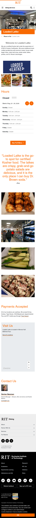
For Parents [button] (4, 434)
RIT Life (24, 466)
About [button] (3, 424)
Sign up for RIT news (26, 486)
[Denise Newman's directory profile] (4, 388)
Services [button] (3, 431)
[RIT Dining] (8, 419)
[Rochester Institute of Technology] (18, 2)
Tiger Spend (24, 316)
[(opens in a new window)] (3, 441)
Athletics (24, 470)
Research (25, 463)
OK (18, 515)
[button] (2, 7)
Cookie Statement (6, 512)
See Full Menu (17, 143)
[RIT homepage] (13, 457)
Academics (4, 466)
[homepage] (2, 36)
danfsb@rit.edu (5, 401)
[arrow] (27, 103)
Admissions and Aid (7, 473)
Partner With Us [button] (5, 428)
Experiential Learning (7, 470)
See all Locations (8, 335)
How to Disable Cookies (20, 512)
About (3, 463)
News (23, 473)
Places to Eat (7, 36)
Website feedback (9, 486)
